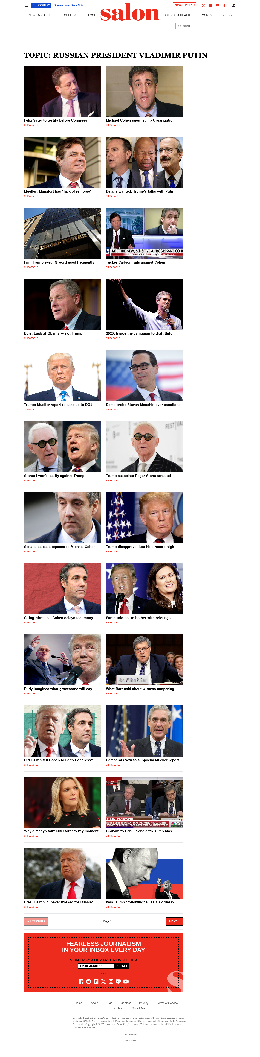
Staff (109, 1003)
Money (207, 15)
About (94, 1003)
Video (227, 15)
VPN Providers (130, 1035)
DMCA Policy (130, 1041)
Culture (71, 15)
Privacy (143, 1003)
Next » (174, 921)
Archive (118, 1008)
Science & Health (177, 15)
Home (78, 1003)
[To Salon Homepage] (130, 12)
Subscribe (41, 5)
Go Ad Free (139, 1008)
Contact (126, 1003)
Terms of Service (167, 1003)
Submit (122, 966)
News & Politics (41, 15)
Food (92, 15)
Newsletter (185, 5)
